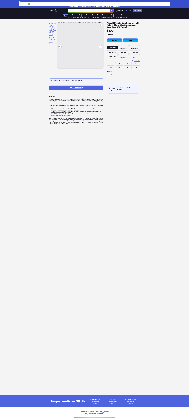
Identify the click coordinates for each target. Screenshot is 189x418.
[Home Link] (60, 10)
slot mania (89, 101)
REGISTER (114, 40)
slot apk (51, 119)
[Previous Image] (60, 47)
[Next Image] (100, 47)
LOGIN (130, 40)
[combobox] (89, 10)
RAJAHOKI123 (76, 88)
